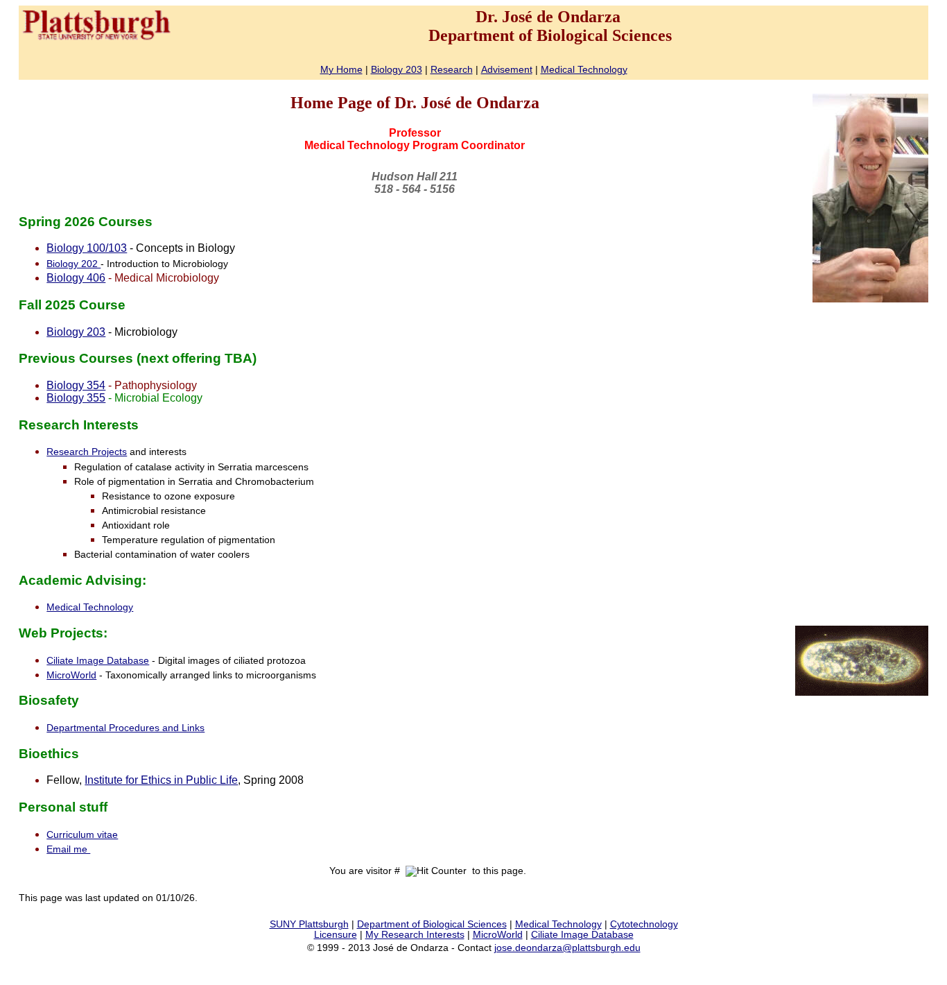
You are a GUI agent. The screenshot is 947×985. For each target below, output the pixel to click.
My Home (341, 70)
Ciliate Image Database (97, 661)
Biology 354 (75, 385)
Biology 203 (396, 70)
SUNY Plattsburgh (309, 924)
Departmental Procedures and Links (125, 728)
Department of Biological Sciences (432, 924)
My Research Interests (414, 935)
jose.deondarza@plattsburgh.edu (567, 948)
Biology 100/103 (86, 248)
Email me (68, 849)
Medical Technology (584, 70)
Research (452, 70)
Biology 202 (73, 264)
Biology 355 (75, 398)
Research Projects (86, 452)
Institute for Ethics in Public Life (161, 780)
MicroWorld (71, 675)
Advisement (506, 70)
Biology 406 (75, 278)
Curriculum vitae (82, 835)
